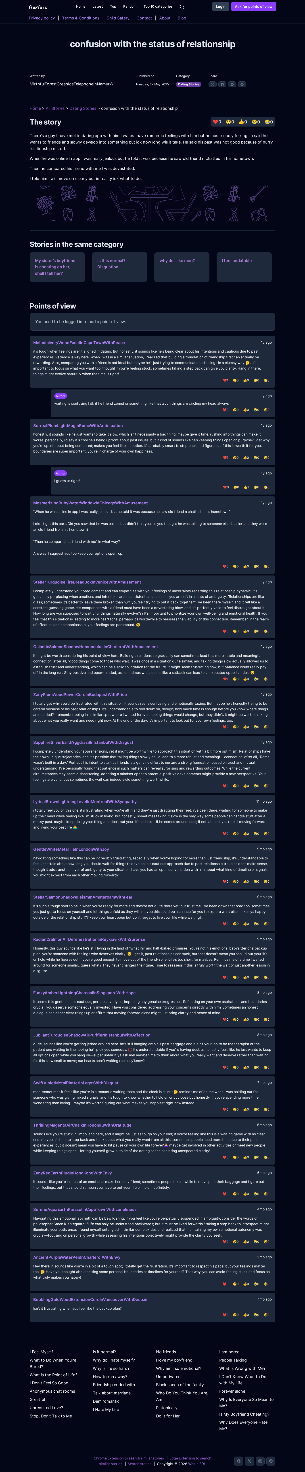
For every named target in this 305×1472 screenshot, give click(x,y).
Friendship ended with (114, 1384)
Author (60, 396)
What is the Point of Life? (53, 1375)
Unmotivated (168, 1376)
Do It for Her (168, 1416)
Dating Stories (188, 84)
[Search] (182, 6)
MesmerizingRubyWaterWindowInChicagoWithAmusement (90, 503)
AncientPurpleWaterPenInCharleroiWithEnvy (76, 1257)
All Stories (55, 108)
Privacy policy (42, 18)
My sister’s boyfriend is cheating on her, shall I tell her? (55, 267)
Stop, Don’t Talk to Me (51, 1416)
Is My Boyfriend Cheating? (244, 1414)
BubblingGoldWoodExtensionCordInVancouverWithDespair (90, 1299)
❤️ (217, 122)
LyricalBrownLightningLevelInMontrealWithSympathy (85, 801)
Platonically (167, 1407)
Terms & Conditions (80, 18)
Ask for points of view (253, 6)
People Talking (233, 1360)
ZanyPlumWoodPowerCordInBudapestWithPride (80, 694)
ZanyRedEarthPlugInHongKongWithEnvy (72, 1173)
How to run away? (110, 1376)
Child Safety (118, 18)
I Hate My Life (106, 1409)
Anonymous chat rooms (52, 1391)
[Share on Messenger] (232, 84)
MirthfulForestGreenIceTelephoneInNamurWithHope (74, 84)
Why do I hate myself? (114, 1360)
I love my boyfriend (174, 1360)
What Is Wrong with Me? (242, 1368)
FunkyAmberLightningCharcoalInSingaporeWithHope (84, 992)
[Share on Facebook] (222, 84)
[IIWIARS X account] (249, 1461)
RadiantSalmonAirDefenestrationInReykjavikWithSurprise (89, 939)
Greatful (37, 1399)
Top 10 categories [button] (158, 6)
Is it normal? (104, 1351)
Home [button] (81, 6)
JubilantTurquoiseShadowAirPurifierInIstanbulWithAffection (91, 1035)
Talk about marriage (112, 1393)
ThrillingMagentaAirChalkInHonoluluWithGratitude (82, 1125)
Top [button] (113, 6)
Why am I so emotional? (178, 1368)
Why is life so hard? (111, 1368)
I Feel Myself (41, 1351)
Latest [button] (98, 6)
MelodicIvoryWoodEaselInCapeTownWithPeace (79, 342)
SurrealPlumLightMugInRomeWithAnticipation (78, 425)
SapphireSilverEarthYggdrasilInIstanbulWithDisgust (83, 742)
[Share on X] (213, 84)
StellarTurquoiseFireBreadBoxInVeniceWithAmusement (87, 582)
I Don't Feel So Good (49, 1383)
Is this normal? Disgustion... (111, 263)
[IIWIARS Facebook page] (238, 1461)
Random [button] (129, 6)
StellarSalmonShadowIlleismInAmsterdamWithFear (82, 897)
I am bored (229, 1351)
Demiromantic (106, 1401)
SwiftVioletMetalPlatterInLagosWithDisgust (75, 1083)
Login (221, 6)
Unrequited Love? (46, 1407)
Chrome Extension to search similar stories (129, 1458)
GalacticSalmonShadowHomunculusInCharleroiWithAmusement (95, 646)
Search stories (139, 1464)
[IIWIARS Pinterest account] (270, 1461)
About (165, 18)
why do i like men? (177, 260)
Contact (144, 18)
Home (35, 108)
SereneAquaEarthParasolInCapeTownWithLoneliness (85, 1209)
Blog (182, 18)
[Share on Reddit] (242, 84)
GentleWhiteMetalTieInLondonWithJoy (71, 849)
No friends (166, 1351)
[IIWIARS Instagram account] (260, 1461)
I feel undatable (237, 260)
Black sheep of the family (180, 1384)
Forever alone (232, 1391)
